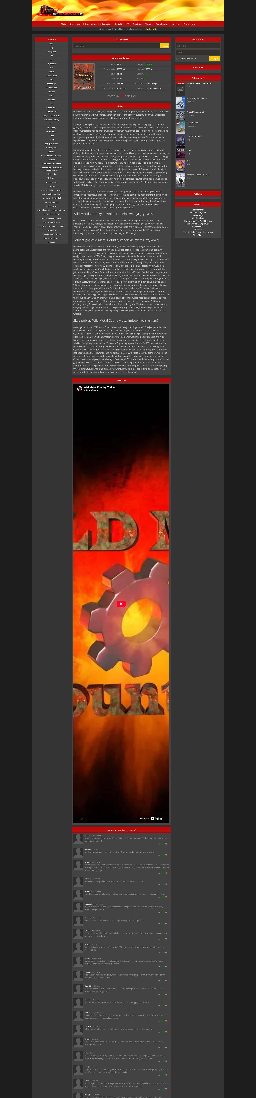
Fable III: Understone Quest (51, 194)
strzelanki (51, 92)
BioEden (198, 229)
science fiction (51, 76)
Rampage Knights (51, 202)
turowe (51, 96)
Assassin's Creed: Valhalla (198, 174)
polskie (51, 136)
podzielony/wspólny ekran (51, 156)
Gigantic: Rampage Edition (51, 218)
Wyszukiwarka (119, 29)
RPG (127, 24)
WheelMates (198, 235)
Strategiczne (76, 24)
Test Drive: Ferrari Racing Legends (51, 226)
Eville (189, 161)
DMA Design (151, 83)
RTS (51, 104)
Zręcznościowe (51, 88)
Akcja (63, 24)
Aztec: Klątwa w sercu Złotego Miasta (51, 210)
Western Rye (198, 215)
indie (51, 44)
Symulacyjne (162, 24)
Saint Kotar (51, 242)
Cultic (189, 150)
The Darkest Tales (195, 136)
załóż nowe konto (188, 58)
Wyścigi (148, 24)
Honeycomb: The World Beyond (198, 221)
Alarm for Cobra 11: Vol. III (51, 190)
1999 (123, 88)
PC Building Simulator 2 (197, 98)
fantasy (51, 72)
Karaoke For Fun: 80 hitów (51, 164)
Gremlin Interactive (154, 88)
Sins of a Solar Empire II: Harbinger (198, 232)
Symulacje (51, 100)
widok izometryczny (51, 120)
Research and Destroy (51, 222)
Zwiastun (121, 380)
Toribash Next (51, 182)
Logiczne (176, 24)
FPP (51, 56)
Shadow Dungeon (198, 212)
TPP (51, 68)
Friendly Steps (198, 226)
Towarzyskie (189, 24)
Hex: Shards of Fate (51, 238)
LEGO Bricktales (194, 122)
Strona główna (105, 29)
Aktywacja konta (135, 29)
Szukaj (164, 46)
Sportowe (137, 24)
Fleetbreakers (198, 218)
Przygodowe (91, 24)
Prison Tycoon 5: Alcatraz (51, 234)
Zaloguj (214, 58)
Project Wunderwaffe (196, 112)
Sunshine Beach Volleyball (51, 198)
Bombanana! (198, 209)
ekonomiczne (51, 108)
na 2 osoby (51, 128)
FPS (51, 124)
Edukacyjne (105, 24)
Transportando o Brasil (51, 214)
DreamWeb (51, 230)
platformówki (51, 132)
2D (51, 60)
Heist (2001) (51, 186)
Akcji (51, 48)
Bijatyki (118, 24)
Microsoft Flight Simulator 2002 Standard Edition (51, 169)
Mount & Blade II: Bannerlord (199, 83)
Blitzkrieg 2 (51, 178)
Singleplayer (51, 112)
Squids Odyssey (51, 206)
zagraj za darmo (51, 144)
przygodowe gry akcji (51, 116)
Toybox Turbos (51, 174)
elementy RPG (51, 148)
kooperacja (51, 84)
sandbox (51, 160)
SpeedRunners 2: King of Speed (198, 223)
